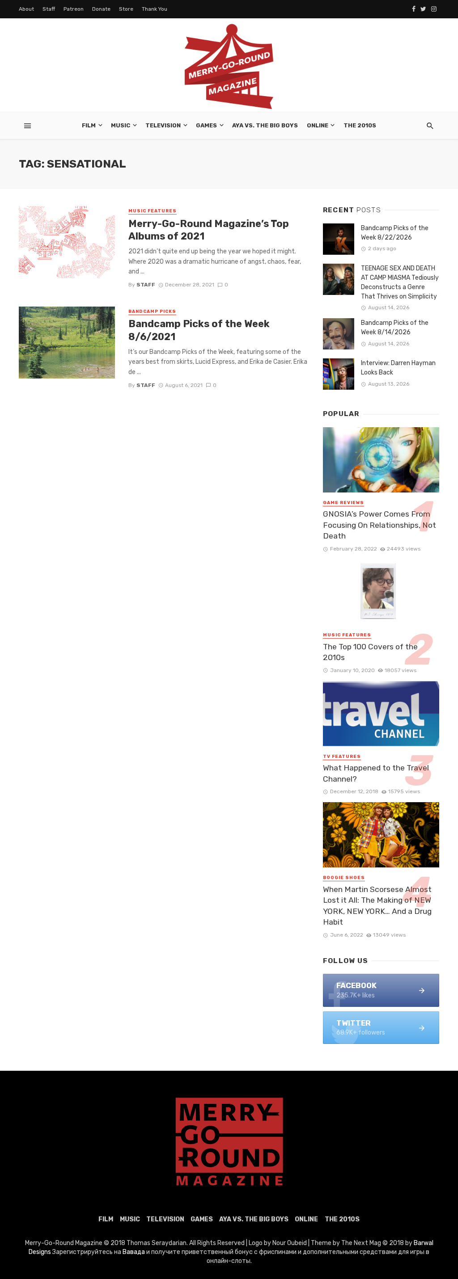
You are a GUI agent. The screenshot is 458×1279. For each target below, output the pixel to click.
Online (317, 125)
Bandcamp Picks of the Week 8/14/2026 (394, 327)
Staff (48, 9)
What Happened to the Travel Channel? (376, 773)
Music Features (152, 211)
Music (120, 125)
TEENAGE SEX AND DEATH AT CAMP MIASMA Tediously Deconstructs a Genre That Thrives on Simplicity (400, 282)
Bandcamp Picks (152, 311)
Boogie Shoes (344, 877)
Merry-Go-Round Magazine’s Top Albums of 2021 (208, 230)
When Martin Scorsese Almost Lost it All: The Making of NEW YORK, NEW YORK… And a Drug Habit (377, 906)
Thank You (154, 9)
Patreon (74, 9)
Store (126, 9)
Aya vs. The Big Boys (265, 125)
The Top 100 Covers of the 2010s (370, 652)
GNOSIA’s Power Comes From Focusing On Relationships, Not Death (379, 524)
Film (89, 125)
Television (163, 125)
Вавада (134, 1252)
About (26, 9)
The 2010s (360, 125)
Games (206, 125)
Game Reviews (343, 502)
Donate (101, 9)
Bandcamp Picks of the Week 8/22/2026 (394, 232)
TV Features (342, 756)
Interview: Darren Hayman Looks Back (398, 367)
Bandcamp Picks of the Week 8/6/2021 (199, 330)
